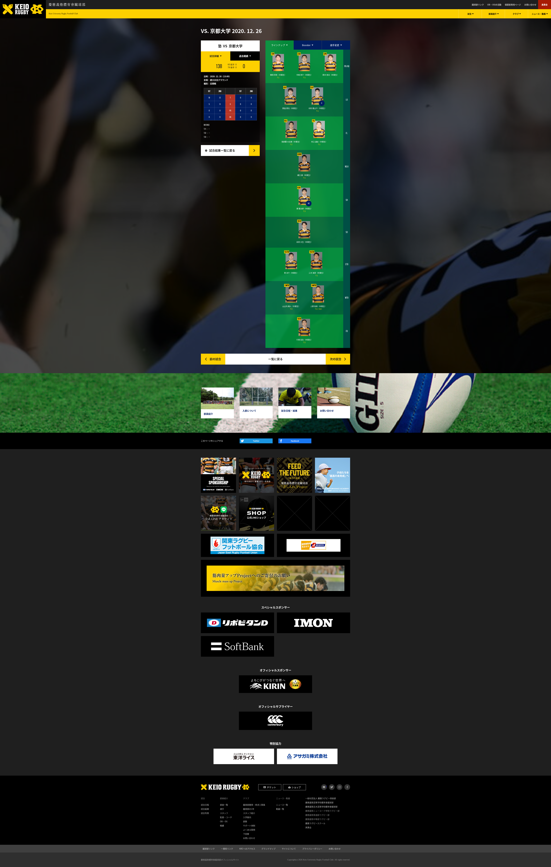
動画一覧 (280, 808)
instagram (339, 787)
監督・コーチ (226, 817)
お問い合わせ (530, 4)
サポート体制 (249, 825)
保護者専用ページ (513, 4)
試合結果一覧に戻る (222, 150)
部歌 (245, 821)
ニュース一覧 (282, 804)
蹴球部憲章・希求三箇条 (254, 804)
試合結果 (205, 808)
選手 (222, 808)
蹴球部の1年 (248, 808)
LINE (326, 786)
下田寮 (246, 833)
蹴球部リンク (478, 4)
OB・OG (224, 821)
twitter (332, 787)
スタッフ (224, 813)
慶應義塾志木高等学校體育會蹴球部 (321, 806)
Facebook (295, 441)
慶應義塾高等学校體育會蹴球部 (319, 802)
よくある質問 (249, 829)
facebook (347, 787)
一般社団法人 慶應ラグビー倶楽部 (320, 798)
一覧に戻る (275, 359)
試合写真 (205, 813)
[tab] (215, 56)
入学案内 (247, 817)
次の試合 (335, 359)
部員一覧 (224, 804)
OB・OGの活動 (494, 4)
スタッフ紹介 (249, 813)
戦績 (222, 825)
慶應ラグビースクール (315, 823)
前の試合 (215, 359)
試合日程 (205, 804)
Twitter (256, 441)
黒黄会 (545, 4)
